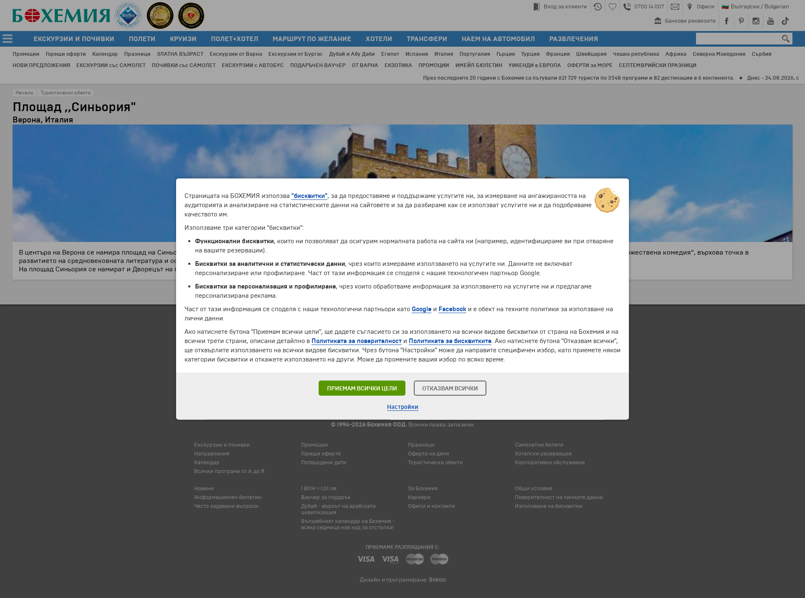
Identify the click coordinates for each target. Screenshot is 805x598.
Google (421, 309)
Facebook (452, 309)
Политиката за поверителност (357, 341)
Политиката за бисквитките (450, 341)
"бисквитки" (309, 196)
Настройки (402, 407)
